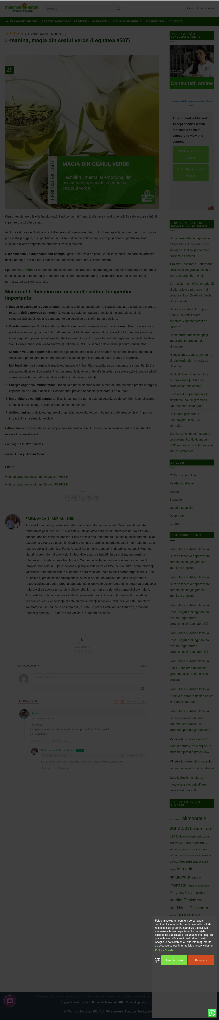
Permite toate (174, 960)
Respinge (201, 960)
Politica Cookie (164, 950)
